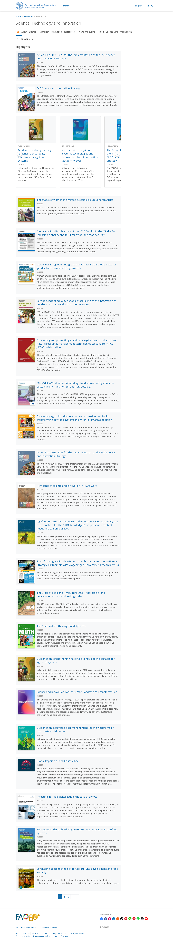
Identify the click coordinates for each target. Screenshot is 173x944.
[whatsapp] (138, 918)
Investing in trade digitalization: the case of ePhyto (67, 796)
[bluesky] (101, 918)
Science (32, 31)
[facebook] (105, 918)
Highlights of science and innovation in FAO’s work (67, 485)
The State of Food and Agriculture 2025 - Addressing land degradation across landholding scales (71, 594)
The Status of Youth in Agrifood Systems (61, 626)
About (24, 31)
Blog (101, 31)
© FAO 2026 (104, 927)
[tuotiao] (125, 918)
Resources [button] (69, 31)
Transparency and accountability (46, 936)
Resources (28, 16)
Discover (67, 5)
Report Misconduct (23, 936)
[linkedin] (113, 918)
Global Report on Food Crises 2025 (57, 761)
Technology (43, 31)
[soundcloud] (117, 918)
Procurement (66, 936)
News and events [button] (87, 31)
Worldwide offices (50, 927)
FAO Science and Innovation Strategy (59, 88)
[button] (117, 154)
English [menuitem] (139, 5)
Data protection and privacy (62, 933)
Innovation (56, 31)
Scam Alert (79, 933)
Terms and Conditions (40, 933)
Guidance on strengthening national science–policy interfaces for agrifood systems (34, 155)
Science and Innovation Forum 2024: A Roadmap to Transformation (77, 692)
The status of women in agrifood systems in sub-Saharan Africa (75, 199)
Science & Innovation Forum (119, 31)
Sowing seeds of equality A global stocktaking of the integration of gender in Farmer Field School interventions (76, 302)
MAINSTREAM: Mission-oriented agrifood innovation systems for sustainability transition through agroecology (75, 384)
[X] (142, 918)
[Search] (155, 6)
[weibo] (134, 918)
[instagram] (109, 918)
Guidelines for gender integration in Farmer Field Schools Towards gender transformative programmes (76, 266)
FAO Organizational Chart (26, 927)
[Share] (151, 6)
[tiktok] (121, 918)
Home (18, 16)
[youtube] (146, 918)
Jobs (17, 933)
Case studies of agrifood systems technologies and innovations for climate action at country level (80, 155)
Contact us (25, 933)
